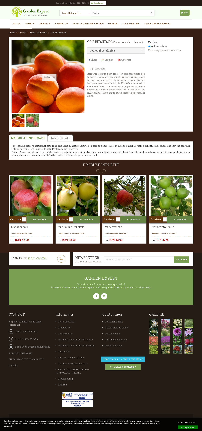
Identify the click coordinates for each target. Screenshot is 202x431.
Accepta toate (188, 427)
